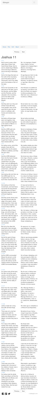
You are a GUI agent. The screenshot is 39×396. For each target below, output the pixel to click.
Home (4, 47)
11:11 (3, 196)
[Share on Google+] (6, 394)
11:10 (3, 183)
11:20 (3, 322)
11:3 (2, 86)
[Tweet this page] (9, 394)
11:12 (3, 208)
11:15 (3, 253)
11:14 (3, 235)
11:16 (3, 270)
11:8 (2, 154)
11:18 (3, 304)
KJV (13, 47)
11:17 (3, 286)
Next (23, 52)
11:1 (2, 60)
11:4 (2, 102)
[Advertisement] (19, 25)
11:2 (2, 73)
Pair (9, 47)
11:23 (3, 372)
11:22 (3, 361)
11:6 (2, 127)
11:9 (2, 172)
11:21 (3, 342)
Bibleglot (6, 2)
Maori (17, 47)
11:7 (2, 143)
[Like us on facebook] (3, 394)
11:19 (3, 309)
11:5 (2, 116)
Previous (16, 52)
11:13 (3, 224)
